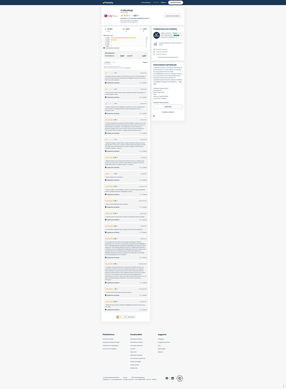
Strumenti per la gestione (137, 358)
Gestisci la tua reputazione (110, 345)
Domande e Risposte (136, 345)
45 (125, 317)
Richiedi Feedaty (176, 2)
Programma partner (164, 342)
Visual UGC (133, 352)
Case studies (161, 349)
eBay (114, 62)
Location (132, 349)
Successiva (131, 317)
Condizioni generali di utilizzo (111, 377)
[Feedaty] (108, 2)
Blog (159, 345)
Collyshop (127, 10)
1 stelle (107, 46)
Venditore (107, 62)
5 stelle (107, 38)
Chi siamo (156, 2)
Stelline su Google (135, 361)
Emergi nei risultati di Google (111, 342)
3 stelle (107, 42)
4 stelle (107, 40)
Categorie (161, 339)
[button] (168, 44)
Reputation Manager (136, 355)
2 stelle (107, 44)
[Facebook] (153, 116)
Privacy (125, 377)
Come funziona (146, 2)
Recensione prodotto (136, 342)
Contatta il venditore (168, 112)
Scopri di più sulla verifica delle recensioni (167, 57)
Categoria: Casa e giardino (161, 102)
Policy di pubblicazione (137, 377)
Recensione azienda (136, 339)
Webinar (160, 352)
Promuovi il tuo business (110, 349)
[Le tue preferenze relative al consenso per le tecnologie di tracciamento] (283, 386)
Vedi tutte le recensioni (112, 48)
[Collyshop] (110, 16)
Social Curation (134, 365)
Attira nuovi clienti (108, 339)
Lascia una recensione (172, 16)
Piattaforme (133, 368)
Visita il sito (168, 107)
